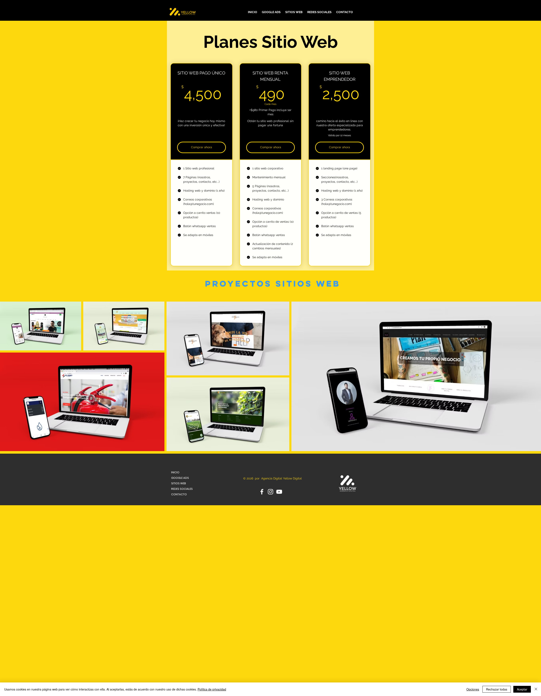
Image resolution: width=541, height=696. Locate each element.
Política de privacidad (212, 689)
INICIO (175, 472)
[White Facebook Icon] (261, 491)
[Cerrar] (535, 689)
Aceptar (522, 689)
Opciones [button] (472, 689)
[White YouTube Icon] (279, 491)
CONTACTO (179, 494)
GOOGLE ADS (180, 478)
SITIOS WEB (178, 483)
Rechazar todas (496, 689)
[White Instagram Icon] (270, 491)
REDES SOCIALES (182, 489)
